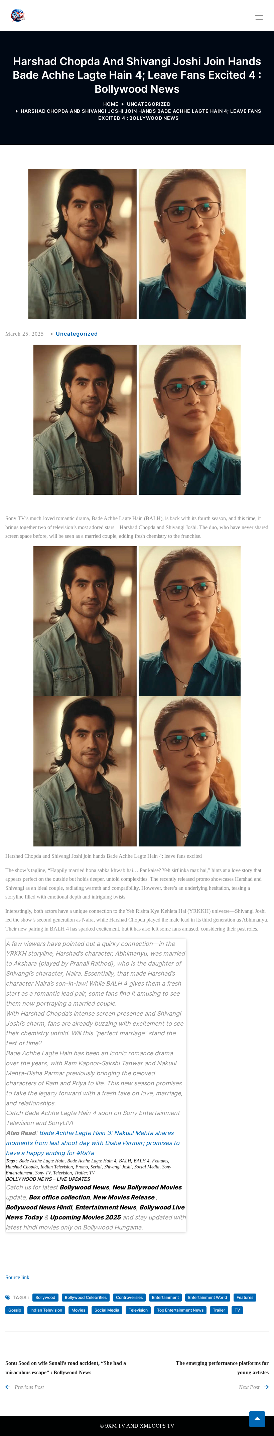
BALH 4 (141, 1160)
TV (92, 1172)
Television (62, 1172)
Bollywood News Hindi (39, 1207)
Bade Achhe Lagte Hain (41, 1160)
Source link (17, 1277)
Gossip (14, 1310)
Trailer (81, 1172)
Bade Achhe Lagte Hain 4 (91, 1160)
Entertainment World (207, 1297)
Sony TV (42, 1172)
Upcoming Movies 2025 (85, 1217)
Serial (96, 1166)
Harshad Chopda (22, 1166)
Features (160, 1160)
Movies (78, 1310)
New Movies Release (124, 1197)
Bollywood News (84, 1187)
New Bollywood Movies (146, 1187)
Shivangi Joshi (118, 1166)
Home (111, 104)
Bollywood (45, 1297)
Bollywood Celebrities (86, 1297)
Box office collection (59, 1197)
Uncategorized (149, 104)
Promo (82, 1166)
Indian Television (56, 1166)
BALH (125, 1160)
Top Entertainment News (180, 1310)
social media (107, 1310)
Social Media (146, 1166)
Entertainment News (105, 1207)
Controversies (129, 1297)
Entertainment (165, 1297)
